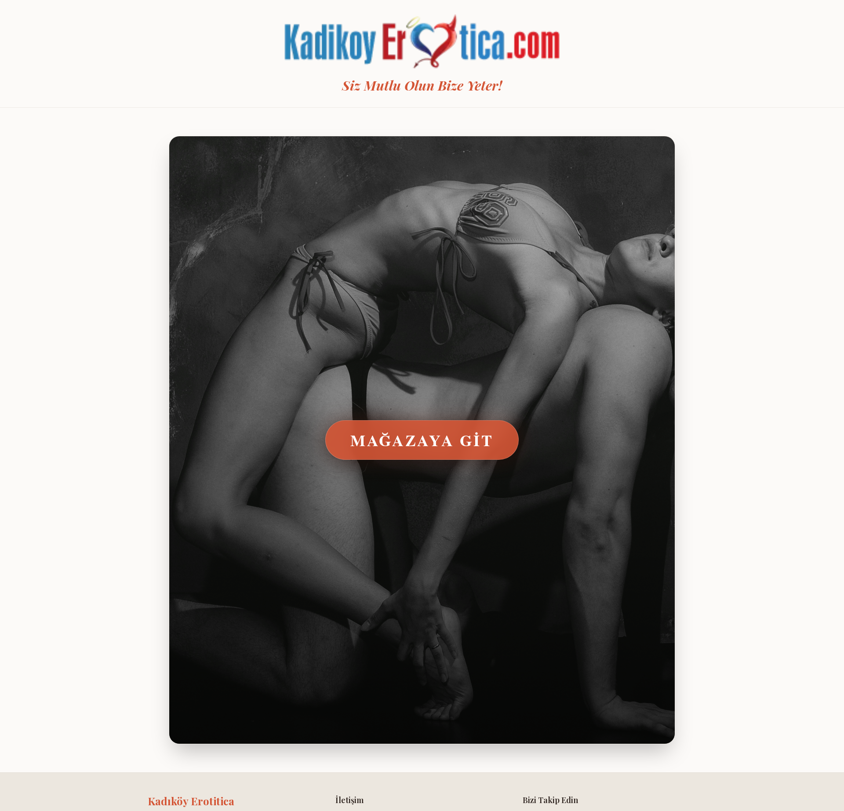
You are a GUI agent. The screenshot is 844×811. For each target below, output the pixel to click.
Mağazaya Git (421, 440)
